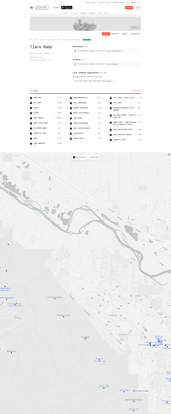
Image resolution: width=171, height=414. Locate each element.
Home (31, 39)
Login (138, 7)
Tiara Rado (86, 39)
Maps (57, 7)
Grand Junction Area (53, 39)
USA (101, 13)
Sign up (129, 7)
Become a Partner (118, 2)
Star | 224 (136, 2)
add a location (113, 64)
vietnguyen (42, 60)
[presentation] (135, 27)
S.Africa (74, 13)
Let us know (107, 81)
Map (126, 33)
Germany (93, 13)
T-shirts (101, 2)
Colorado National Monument (71, 39)
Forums (87, 2)
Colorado (42, 39)
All (107, 13)
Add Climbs (136, 91)
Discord (93, 2)
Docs (127, 2)
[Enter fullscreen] (169, 154)
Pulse (66, 13)
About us (108, 2)
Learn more (103, 72)
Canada (84, 13)
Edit (107, 33)
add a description (114, 51)
